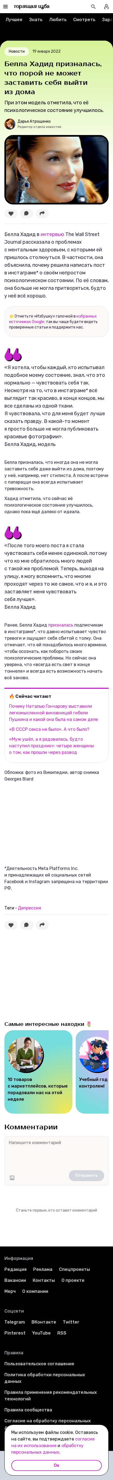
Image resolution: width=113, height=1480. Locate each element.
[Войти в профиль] (106, 6)
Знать (36, 19)
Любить (58, 19)
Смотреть (84, 19)
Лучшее (13, 19)
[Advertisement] (45, 823)
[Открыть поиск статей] (93, 6)
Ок (56, 1465)
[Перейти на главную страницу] (32, 6)
